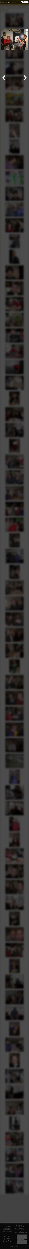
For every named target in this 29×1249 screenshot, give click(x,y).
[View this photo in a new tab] (24, 2)
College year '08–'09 (10, 2)
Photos (2, 2)
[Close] (27, 2)
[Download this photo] (22, 2)
